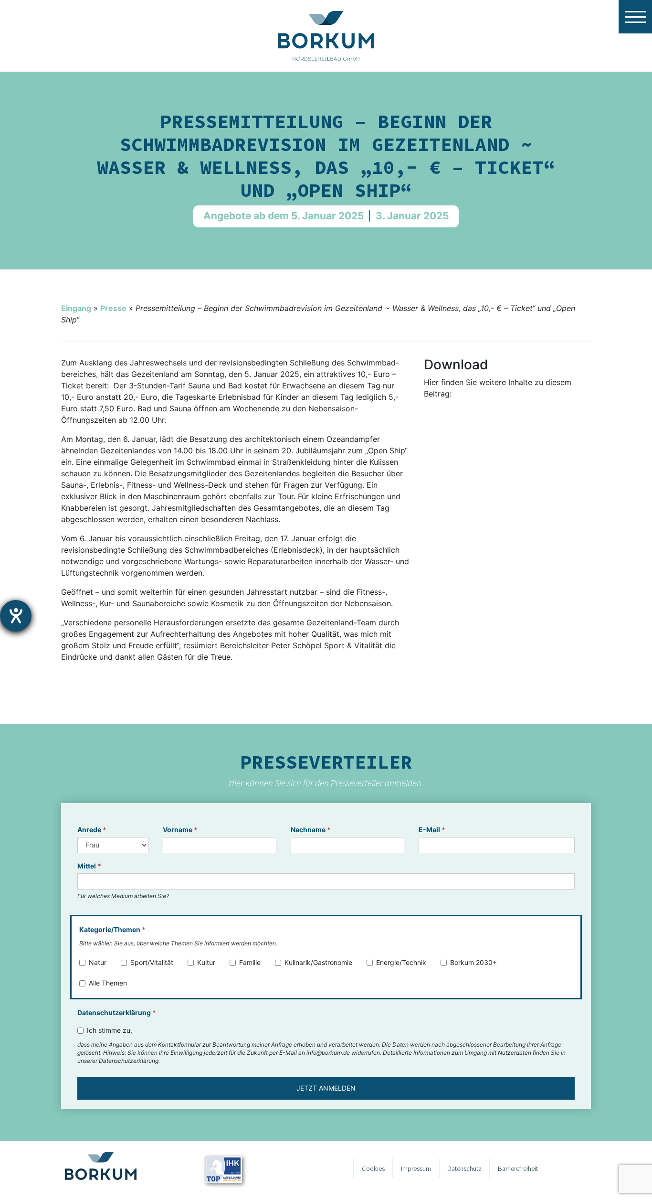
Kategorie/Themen (112, 929)
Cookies (373, 1168)
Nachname (311, 829)
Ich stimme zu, (109, 1030)
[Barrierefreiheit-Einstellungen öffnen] (16, 616)
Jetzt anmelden (326, 1088)
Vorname (180, 829)
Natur (97, 962)
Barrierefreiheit (518, 1168)
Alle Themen (108, 983)
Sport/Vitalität (151, 962)
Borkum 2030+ (473, 962)
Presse (113, 308)
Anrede (91, 829)
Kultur (206, 962)
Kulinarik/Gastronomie (318, 962)
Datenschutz (464, 1168)
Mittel (89, 866)
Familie (250, 962)
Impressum (416, 1168)
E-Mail (432, 829)
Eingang (76, 308)
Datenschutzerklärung (116, 1012)
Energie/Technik (401, 962)
